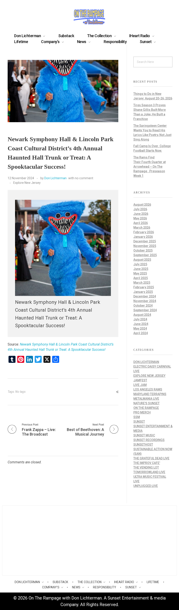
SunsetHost (143, 444)
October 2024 (143, 305)
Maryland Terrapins (149, 394)
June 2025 (140, 269)
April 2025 (140, 278)
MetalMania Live (146, 398)
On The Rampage (146, 408)
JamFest (140, 380)
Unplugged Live (145, 486)
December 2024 (144, 296)
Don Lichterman (55, 178)
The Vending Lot (146, 467)
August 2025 (142, 259)
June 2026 (140, 213)
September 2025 (145, 255)
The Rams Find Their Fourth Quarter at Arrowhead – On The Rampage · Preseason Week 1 (149, 166)
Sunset (139, 421)
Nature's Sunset (146, 403)
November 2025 (144, 246)
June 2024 (140, 324)
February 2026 (143, 232)
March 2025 (141, 282)
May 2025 (140, 273)
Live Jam (140, 385)
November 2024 (144, 301)
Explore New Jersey (27, 182)
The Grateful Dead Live (151, 458)
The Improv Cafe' (146, 463)
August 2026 (142, 204)
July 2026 (140, 209)
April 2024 (140, 333)
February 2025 (143, 287)
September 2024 (145, 310)
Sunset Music (144, 435)
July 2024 (140, 319)
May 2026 (140, 218)
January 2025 (143, 292)
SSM (136, 417)
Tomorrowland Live (149, 472)
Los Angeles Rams (147, 389)
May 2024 (140, 328)
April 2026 (140, 223)
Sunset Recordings (149, 440)
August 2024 (142, 314)
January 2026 (143, 236)
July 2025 (140, 264)
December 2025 (144, 241)
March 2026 (141, 227)
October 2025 (143, 250)
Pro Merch (142, 412)
